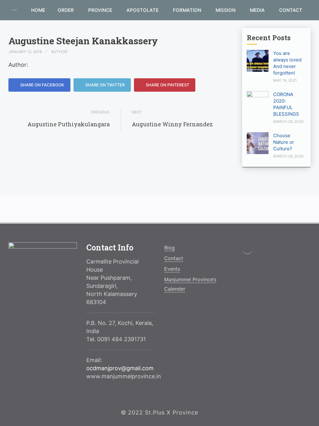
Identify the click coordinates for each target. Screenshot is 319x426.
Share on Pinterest (167, 84)
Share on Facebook (41, 84)
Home (38, 10)
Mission (226, 10)
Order (66, 10)
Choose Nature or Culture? (283, 142)
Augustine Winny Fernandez (172, 124)
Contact (290, 10)
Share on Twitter (104, 84)
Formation (187, 10)
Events (172, 269)
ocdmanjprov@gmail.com (120, 368)
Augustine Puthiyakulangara (68, 124)
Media (258, 10)
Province (100, 10)
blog (169, 247)
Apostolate (143, 10)
